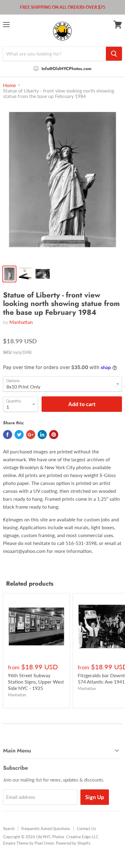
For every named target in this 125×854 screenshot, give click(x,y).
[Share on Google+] (30, 434)
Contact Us (86, 828)
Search (9, 828)
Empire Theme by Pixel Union (28, 843)
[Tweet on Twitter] (19, 434)
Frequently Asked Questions (45, 828)
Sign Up (94, 797)
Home (9, 85)
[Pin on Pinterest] (53, 434)
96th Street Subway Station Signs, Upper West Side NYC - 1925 (36, 681)
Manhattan (21, 322)
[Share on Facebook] (7, 434)
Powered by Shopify (73, 843)
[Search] (114, 54)
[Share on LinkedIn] (42, 434)
